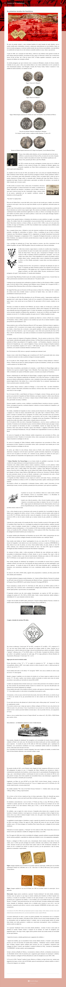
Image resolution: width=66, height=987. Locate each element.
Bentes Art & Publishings (16, 3)
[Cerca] (61, 3)
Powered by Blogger (33, 981)
